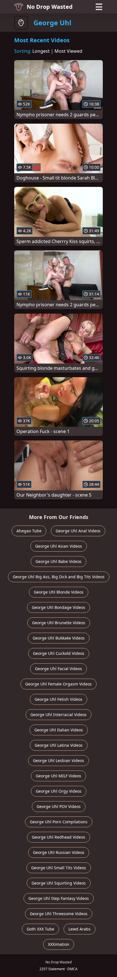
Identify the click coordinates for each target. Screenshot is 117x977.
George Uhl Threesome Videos (58, 913)
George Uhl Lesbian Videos (58, 760)
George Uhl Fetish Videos (58, 699)
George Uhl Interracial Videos (58, 714)
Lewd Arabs (79, 929)
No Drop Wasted (50, 6)
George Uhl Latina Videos (59, 745)
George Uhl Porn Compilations (58, 821)
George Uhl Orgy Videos (59, 791)
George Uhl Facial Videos (58, 668)
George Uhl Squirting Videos (59, 883)
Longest (41, 51)
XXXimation (58, 944)
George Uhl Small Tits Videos (58, 867)
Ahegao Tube (28, 530)
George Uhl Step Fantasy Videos (58, 898)
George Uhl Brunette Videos (58, 622)
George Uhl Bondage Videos (58, 607)
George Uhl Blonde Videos (58, 592)
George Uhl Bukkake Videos (59, 638)
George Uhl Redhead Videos (58, 837)
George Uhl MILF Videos (58, 775)
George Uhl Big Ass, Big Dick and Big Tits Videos (59, 576)
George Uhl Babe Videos (58, 561)
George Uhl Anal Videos (78, 530)
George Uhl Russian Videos (58, 852)
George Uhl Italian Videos (58, 730)
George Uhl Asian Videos (58, 546)
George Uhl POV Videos (59, 806)
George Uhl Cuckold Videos (58, 653)
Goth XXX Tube (40, 929)
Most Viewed (68, 51)
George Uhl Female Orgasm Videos (58, 684)
